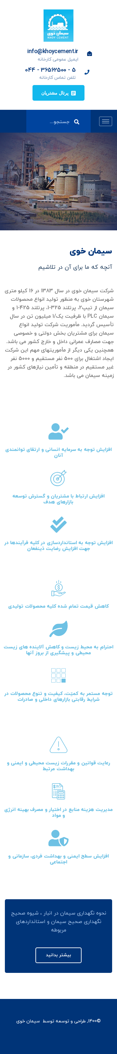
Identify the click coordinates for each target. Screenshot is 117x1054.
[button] (58, 93)
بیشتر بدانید (58, 955)
